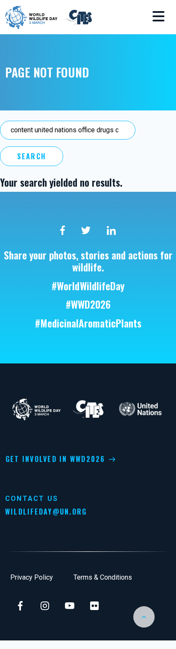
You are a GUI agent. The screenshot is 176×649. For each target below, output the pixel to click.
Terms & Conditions (102, 577)
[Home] (32, 16)
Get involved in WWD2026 (56, 459)
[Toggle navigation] (158, 17)
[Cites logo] (79, 16)
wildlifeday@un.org (46, 511)
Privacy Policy (31, 577)
